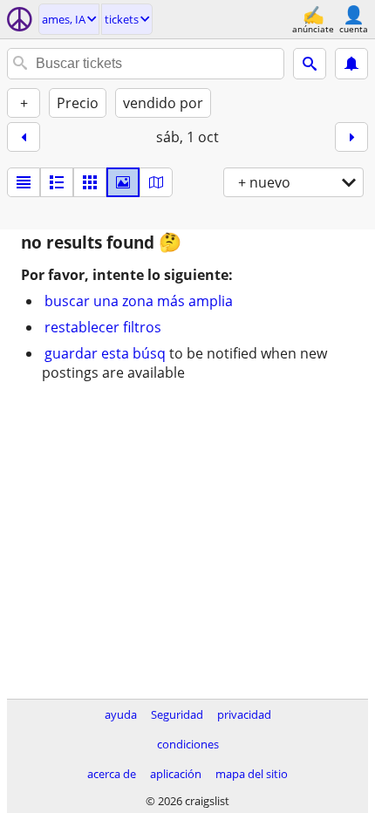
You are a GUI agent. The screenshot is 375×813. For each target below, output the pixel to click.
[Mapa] (156, 182)
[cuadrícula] (89, 182)
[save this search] (351, 63)
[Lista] (23, 182)
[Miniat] (56, 182)
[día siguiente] (351, 137)
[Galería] (123, 182)
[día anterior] (23, 137)
